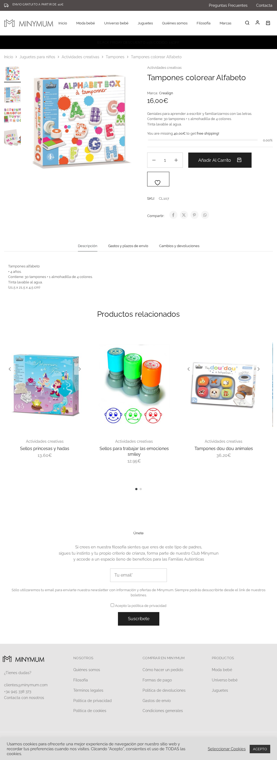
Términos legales (88, 690)
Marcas (225, 23)
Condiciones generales (163, 711)
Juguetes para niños (37, 57)
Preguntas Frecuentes (228, 5)
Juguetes (220, 690)
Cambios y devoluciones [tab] (179, 246)
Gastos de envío (157, 700)
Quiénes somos (174, 23)
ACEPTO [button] (260, 749)
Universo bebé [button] (116, 23)
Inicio (62, 23)
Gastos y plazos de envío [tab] (128, 246)
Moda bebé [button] (85, 23)
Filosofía (203, 23)
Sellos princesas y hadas (44, 448)
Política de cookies (89, 711)
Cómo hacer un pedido (163, 670)
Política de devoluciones (164, 690)
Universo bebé (225, 680)
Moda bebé (222, 670)
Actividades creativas (80, 57)
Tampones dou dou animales (223, 448)
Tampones (115, 57)
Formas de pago (157, 680)
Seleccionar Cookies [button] (227, 748)
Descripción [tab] (87, 246)
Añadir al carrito (215, 160)
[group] (44, 384)
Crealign (166, 93)
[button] (9, 369)
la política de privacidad (147, 606)
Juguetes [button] (145, 23)
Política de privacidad (92, 700)
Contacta (264, 5)
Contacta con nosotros (24, 698)
